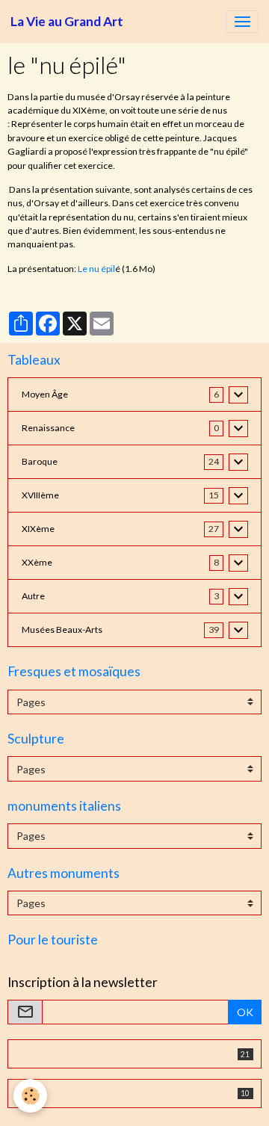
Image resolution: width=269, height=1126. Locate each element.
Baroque (40, 461)
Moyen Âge (45, 394)
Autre (33, 595)
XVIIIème (40, 495)
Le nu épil (96, 268)
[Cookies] (30, 1096)
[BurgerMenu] (242, 21)
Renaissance (48, 427)
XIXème (38, 528)
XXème (37, 562)
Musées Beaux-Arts (62, 629)
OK (245, 1012)
